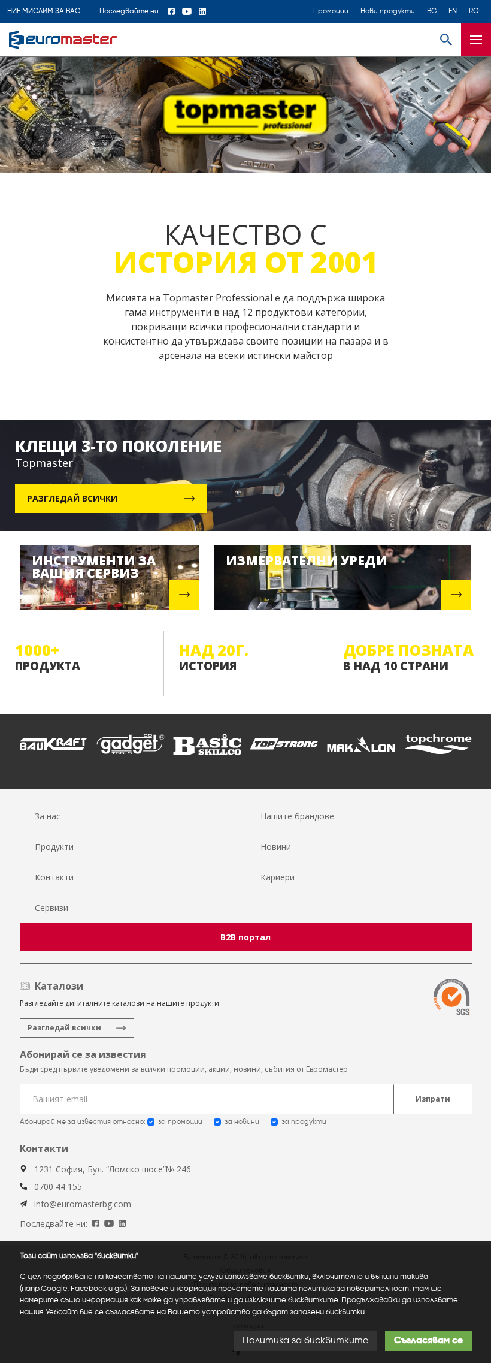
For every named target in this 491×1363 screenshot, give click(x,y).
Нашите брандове (297, 816)
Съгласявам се (428, 1341)
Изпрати (433, 1099)
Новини (275, 846)
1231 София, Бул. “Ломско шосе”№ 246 (112, 1169)
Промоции (330, 11)
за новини (242, 1122)
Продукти (54, 846)
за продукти (303, 1122)
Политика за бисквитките (305, 1341)
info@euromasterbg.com (82, 1204)
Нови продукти (387, 11)
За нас (47, 816)
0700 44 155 (58, 1186)
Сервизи (51, 907)
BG (432, 11)
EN (452, 11)
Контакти (54, 877)
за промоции (180, 1122)
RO (474, 11)
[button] (446, 39)
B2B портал (245, 937)
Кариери (277, 877)
